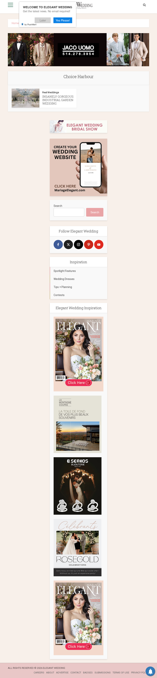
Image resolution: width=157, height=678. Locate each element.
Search (58, 205)
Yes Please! (63, 20)
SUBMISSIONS (103, 672)
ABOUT (50, 672)
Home (15, 23)
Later (43, 20)
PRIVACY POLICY (140, 672)
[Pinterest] (88, 244)
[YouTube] (98, 244)
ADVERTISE (62, 672)
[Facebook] (58, 244)
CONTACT (75, 672)
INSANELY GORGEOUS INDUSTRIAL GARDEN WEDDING (58, 100)
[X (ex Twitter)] (68, 244)
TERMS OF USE (121, 672)
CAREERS (39, 672)
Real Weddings (50, 92)
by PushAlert (30, 24)
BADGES (88, 672)
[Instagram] (78, 244)
